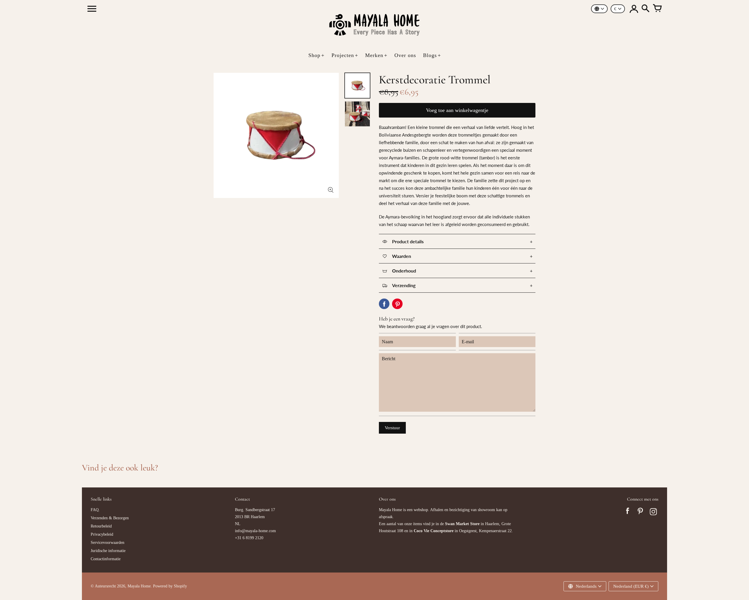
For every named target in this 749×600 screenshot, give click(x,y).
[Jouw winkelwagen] (657, 8)
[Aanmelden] (633, 8)
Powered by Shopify (170, 586)
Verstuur (392, 427)
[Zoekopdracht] (645, 8)
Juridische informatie (108, 551)
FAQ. (95, 510)
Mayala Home (139, 586)
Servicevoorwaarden (107, 542)
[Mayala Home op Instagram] (653, 512)
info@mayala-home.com (255, 531)
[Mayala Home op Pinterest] (640, 512)
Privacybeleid (102, 534)
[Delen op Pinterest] (397, 304)
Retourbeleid (101, 526)
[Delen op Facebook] (384, 304)
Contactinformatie (106, 559)
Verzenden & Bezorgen (110, 518)
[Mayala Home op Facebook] (628, 512)
